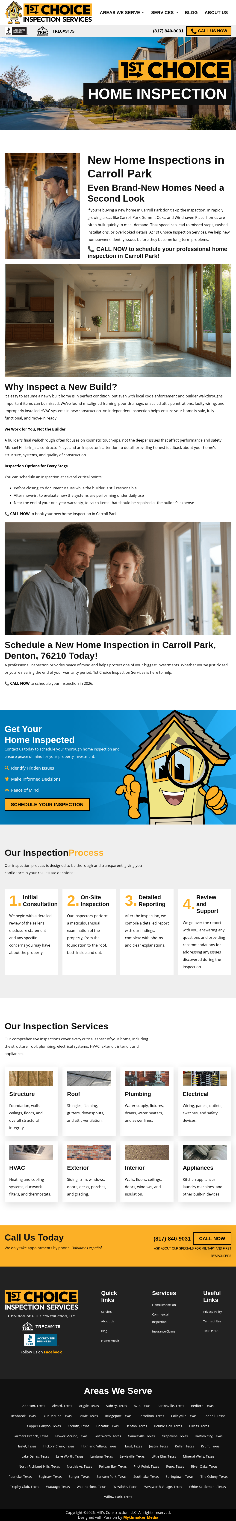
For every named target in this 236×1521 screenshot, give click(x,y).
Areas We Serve (120, 12)
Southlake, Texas (146, 1476)
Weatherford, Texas (91, 1486)
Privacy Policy (212, 1312)
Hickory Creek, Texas (58, 1446)
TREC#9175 (47, 1326)
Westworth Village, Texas (163, 1486)
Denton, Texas (136, 1426)
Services (162, 12)
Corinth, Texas (78, 1426)
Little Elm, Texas (164, 1456)
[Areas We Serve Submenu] (144, 12)
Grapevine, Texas (175, 1436)
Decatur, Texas (107, 1426)
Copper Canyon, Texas (44, 1426)
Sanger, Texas (79, 1476)
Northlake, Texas (79, 1466)
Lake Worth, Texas (69, 1456)
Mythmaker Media (140, 1517)
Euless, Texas (199, 1426)
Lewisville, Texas (132, 1456)
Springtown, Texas (180, 1476)
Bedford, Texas (202, 1406)
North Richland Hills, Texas (39, 1466)
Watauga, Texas (58, 1486)
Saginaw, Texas (50, 1476)
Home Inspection (164, 1305)
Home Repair (110, 1340)
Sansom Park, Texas (112, 1476)
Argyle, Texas (89, 1406)
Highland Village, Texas (99, 1446)
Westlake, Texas (125, 1486)
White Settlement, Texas (207, 1486)
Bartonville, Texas (170, 1406)
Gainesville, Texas (141, 1436)
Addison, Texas (33, 1406)
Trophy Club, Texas (24, 1486)
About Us (216, 12)
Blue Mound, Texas (57, 1416)
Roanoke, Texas (20, 1476)
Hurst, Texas (133, 1446)
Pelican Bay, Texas (113, 1466)
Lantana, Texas (101, 1456)
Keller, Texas (184, 1446)
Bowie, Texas (88, 1416)
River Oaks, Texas (204, 1466)
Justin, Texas (158, 1446)
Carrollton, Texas (151, 1416)
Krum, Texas (210, 1446)
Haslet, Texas (26, 1446)
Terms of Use (212, 1321)
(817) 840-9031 (168, 31)
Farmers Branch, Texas (31, 1436)
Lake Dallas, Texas (35, 1456)
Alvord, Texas (62, 1406)
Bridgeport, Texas (118, 1416)
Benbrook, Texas (23, 1416)
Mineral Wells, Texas (198, 1456)
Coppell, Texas (214, 1416)
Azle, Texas (142, 1406)
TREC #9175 (211, 1331)
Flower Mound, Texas (71, 1436)
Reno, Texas (175, 1466)
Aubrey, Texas (116, 1406)
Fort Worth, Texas (107, 1436)
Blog (191, 12)
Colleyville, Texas (184, 1416)
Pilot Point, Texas (146, 1466)
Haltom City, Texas (209, 1436)
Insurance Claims (163, 1331)
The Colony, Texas (214, 1476)
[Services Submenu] (177, 12)
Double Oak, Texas (168, 1426)
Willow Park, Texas (118, 1497)
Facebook (53, 1352)
